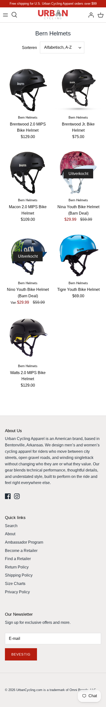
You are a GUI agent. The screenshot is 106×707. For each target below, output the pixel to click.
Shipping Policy (19, 575)
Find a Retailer (18, 559)
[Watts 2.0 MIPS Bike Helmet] (28, 338)
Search (11, 526)
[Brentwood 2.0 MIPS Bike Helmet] (28, 89)
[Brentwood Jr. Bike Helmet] (78, 89)
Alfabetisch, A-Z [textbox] (58, 47)
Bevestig (21, 654)
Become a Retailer (21, 551)
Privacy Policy (17, 592)
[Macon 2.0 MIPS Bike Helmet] (28, 172)
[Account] (89, 14)
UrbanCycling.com (29, 690)
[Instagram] (17, 496)
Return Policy (17, 567)
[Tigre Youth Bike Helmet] (78, 255)
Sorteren (29, 48)
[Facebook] (8, 496)
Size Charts (15, 583)
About (10, 534)
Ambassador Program (24, 542)
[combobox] (62, 47)
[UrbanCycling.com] (53, 15)
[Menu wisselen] (5, 14)
